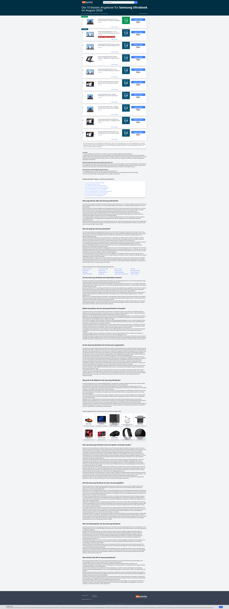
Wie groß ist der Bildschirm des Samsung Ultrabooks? (95, 189)
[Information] (129, 23)
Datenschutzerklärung (208, 607)
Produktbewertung (86, 599)
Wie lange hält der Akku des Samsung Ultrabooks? (94, 182)
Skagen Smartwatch (87, 268)
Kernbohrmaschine (135, 272)
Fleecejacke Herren (103, 272)
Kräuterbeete (86, 270)
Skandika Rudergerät (87, 274)
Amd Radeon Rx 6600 (103, 268)
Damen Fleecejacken (119, 272)
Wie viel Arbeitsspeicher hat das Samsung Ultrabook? (95, 194)
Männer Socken (118, 268)
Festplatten (85, 272)
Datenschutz (85, 595)
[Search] (135, 2)
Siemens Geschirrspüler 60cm (121, 274)
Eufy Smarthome (118, 270)
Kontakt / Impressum (95, 596)
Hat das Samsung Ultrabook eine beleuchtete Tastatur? (95, 185)
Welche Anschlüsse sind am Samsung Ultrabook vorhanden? (96, 187)
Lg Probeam (101, 274)
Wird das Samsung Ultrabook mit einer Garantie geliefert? (96, 192)
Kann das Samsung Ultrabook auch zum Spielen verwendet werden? (98, 191)
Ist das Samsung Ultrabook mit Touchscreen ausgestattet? (96, 188)
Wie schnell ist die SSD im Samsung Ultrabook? (93, 195)
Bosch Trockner (102, 270)
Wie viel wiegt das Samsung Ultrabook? (92, 184)
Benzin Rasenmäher (135, 270)
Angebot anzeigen (138, 19)
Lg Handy (133, 268)
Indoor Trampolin (135, 274)
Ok (220, 606)
